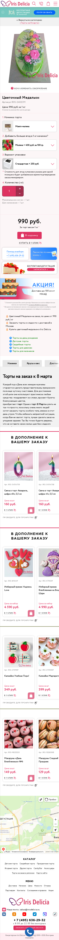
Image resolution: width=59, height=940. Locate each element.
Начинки (12, 363)
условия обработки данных (38, 305)
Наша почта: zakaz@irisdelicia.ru (23, 909)
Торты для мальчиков (23, 351)
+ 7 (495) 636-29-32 (29, 920)
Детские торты (20, 341)
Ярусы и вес (33, 363)
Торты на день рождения (25, 338)
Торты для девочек (22, 348)
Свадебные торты (21, 344)
